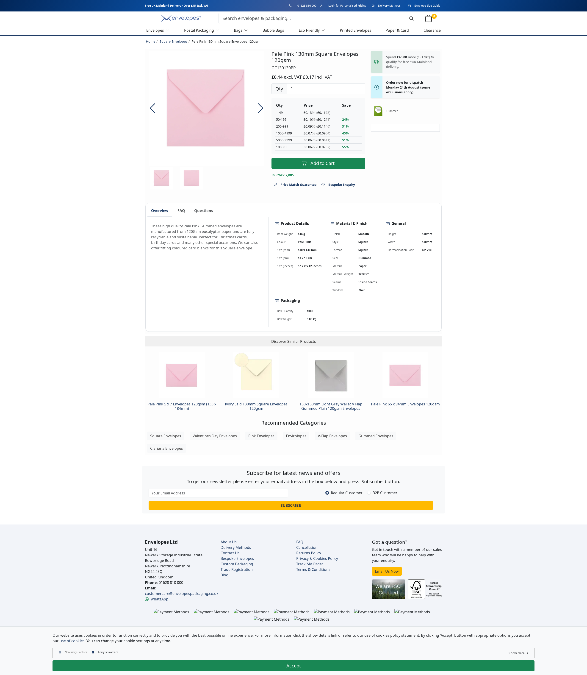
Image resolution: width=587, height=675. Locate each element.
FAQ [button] (181, 210)
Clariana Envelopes (166, 448)
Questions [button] (203, 210)
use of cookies (72, 640)
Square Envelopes (173, 41)
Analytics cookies (108, 652)
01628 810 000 (306, 6)
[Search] (411, 18)
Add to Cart (322, 163)
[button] (261, 108)
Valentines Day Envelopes (215, 435)
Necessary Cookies (76, 652)
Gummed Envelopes (375, 435)
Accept (293, 666)
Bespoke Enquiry (341, 184)
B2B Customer (385, 492)
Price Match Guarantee (298, 184)
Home (150, 41)
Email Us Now (387, 571)
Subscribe (291, 505)
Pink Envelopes (261, 435)
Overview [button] (159, 210)
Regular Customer (347, 492)
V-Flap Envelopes (332, 435)
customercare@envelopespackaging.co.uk (182, 593)
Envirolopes (296, 435)
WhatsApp (159, 599)
